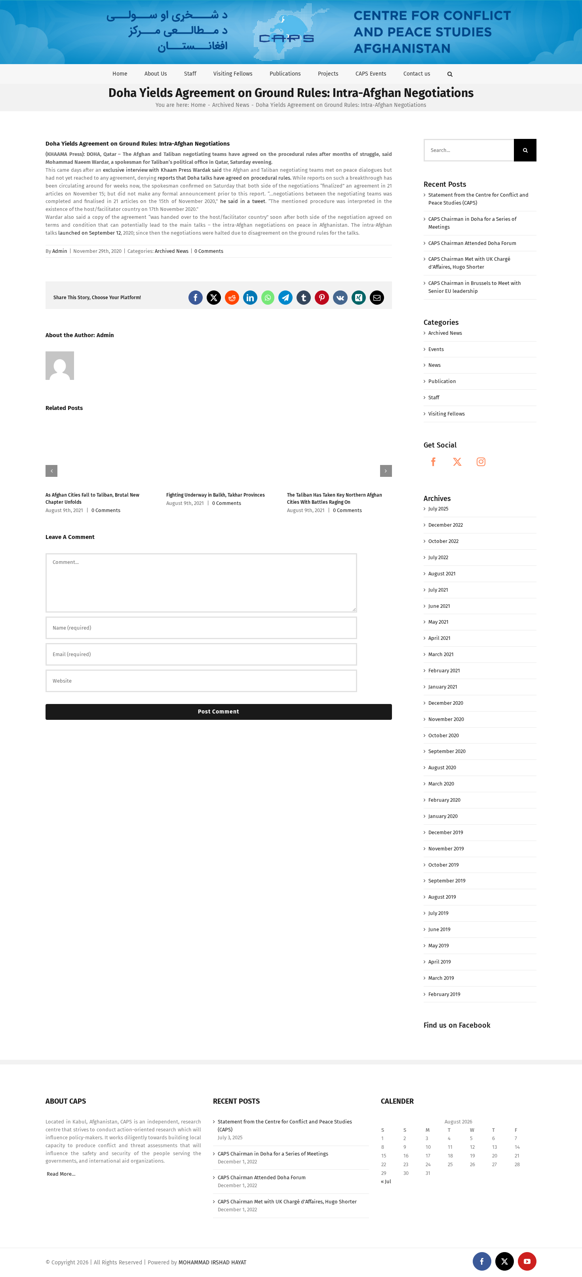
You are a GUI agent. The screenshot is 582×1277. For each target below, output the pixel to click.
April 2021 (439, 638)
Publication (442, 381)
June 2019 (439, 929)
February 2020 (444, 800)
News (434, 365)
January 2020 (443, 816)
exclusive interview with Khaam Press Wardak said (162, 170)
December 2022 (445, 525)
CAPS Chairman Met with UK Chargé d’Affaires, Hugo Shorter (287, 1202)
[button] (450, 73)
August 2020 (442, 767)
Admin (59, 251)
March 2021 (441, 654)
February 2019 (444, 994)
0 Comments (208, 251)
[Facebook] (433, 462)
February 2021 (444, 671)
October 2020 (443, 735)
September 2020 (447, 751)
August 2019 (442, 897)
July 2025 (438, 509)
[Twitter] (457, 462)
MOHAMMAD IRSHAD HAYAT (212, 1262)
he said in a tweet (242, 201)
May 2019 (438, 946)
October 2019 (443, 865)
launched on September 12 (89, 233)
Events (436, 349)
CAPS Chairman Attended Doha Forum (472, 243)
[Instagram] (481, 462)
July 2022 (438, 557)
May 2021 (438, 622)
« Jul (386, 1181)
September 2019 (447, 881)
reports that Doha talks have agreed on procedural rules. (225, 178)
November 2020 (446, 719)
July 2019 (438, 913)
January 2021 (442, 687)
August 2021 (442, 574)
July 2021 (438, 590)
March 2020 (441, 784)
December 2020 (445, 703)
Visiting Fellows (446, 414)
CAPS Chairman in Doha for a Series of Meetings (273, 1154)
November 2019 (446, 849)
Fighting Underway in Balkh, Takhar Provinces (215, 495)
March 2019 (441, 978)
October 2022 (443, 541)
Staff (433, 397)
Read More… (61, 1174)
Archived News (171, 251)
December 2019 (445, 832)
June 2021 (439, 606)
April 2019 (439, 962)
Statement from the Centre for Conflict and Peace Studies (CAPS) (285, 1126)
